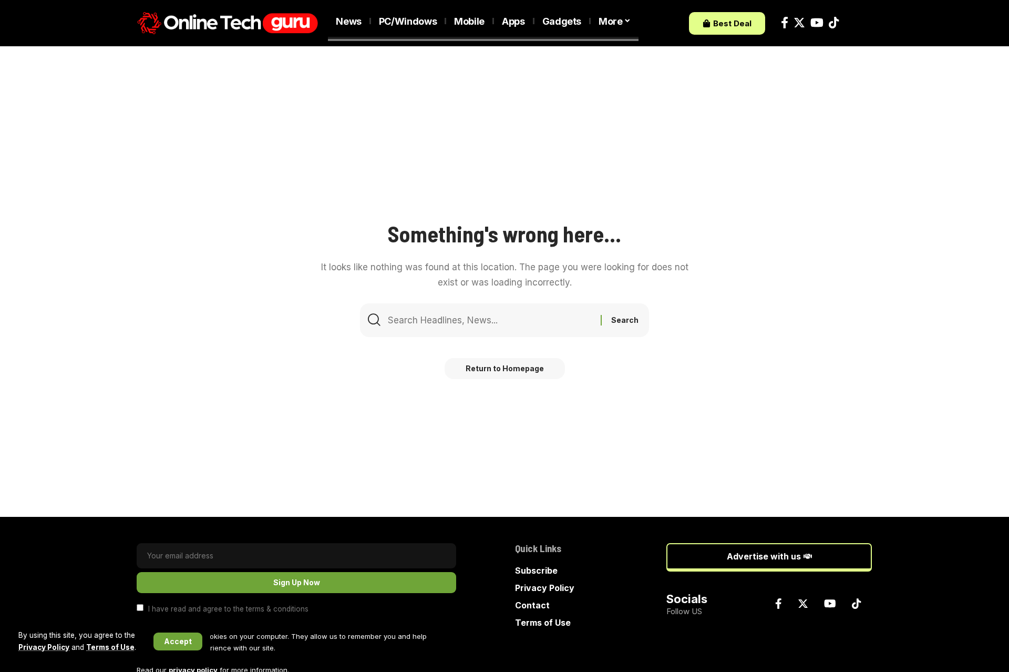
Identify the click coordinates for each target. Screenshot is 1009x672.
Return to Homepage (505, 368)
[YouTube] (817, 23)
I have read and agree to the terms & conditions (228, 608)
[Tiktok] (833, 23)
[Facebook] (784, 23)
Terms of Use (110, 647)
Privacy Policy (43, 647)
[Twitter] (799, 23)
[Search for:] (490, 320)
